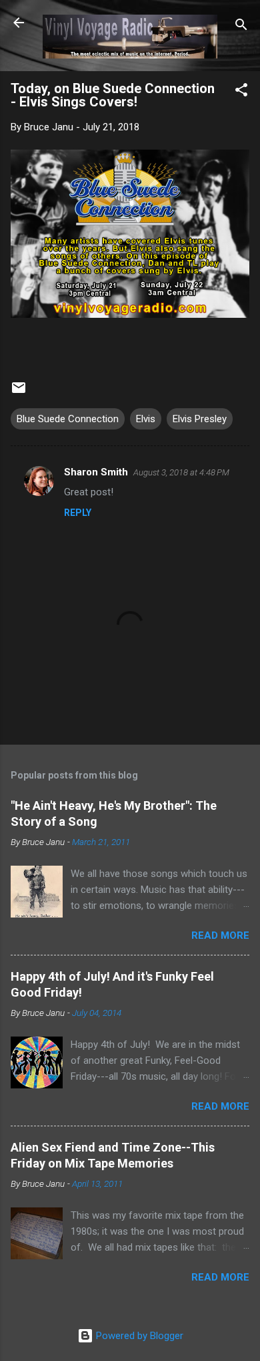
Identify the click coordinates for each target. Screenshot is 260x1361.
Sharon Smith (96, 472)
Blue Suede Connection (68, 419)
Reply (77, 512)
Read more (220, 935)
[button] (241, 92)
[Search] (241, 27)
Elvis (145, 419)
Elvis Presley (200, 419)
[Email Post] (19, 392)
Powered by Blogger (138, 1336)
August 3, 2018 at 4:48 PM (181, 472)
